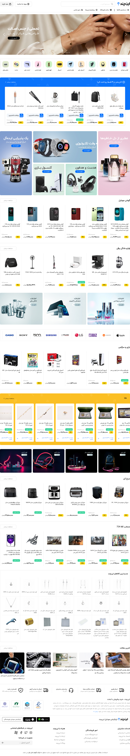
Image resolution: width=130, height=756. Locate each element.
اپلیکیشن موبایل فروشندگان (12, 719)
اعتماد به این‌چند (124, 736)
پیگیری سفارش (125, 743)
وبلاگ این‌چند (60, 743)
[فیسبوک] (21, 732)
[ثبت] (3, 743)
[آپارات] (16, 732)
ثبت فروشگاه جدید (91, 734)
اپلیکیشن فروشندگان (91, 738)
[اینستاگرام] (30, 732)
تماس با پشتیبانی (124, 733)
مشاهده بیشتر (8, 200)
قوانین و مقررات (124, 740)
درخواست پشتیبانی (91, 741)
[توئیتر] (26, 732)
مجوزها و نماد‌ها (59, 740)
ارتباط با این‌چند (60, 736)
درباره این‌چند (60, 733)
